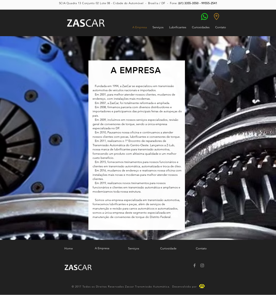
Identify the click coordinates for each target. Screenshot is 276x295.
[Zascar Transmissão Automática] (194, 265)
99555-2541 (209, 3)
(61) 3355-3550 (188, 3)
